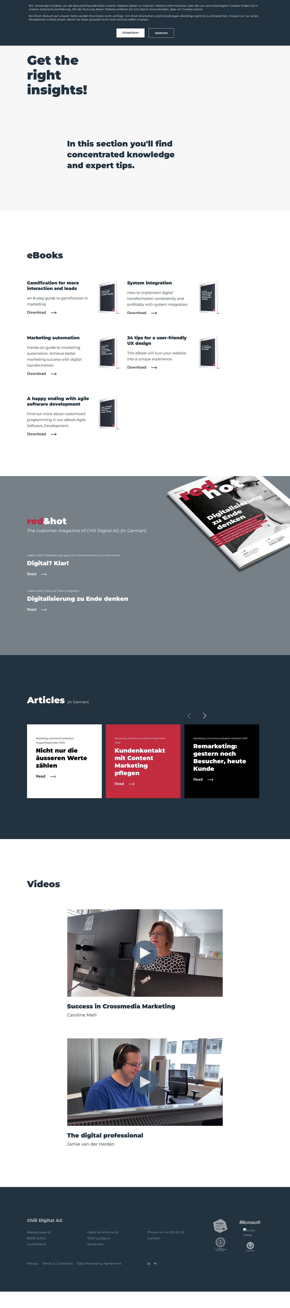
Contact (153, 1238)
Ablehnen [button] (161, 33)
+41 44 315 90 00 (171, 1232)
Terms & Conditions (57, 1263)
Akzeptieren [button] (130, 32)
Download (37, 312)
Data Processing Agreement (99, 1263)
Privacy (32, 1263)
